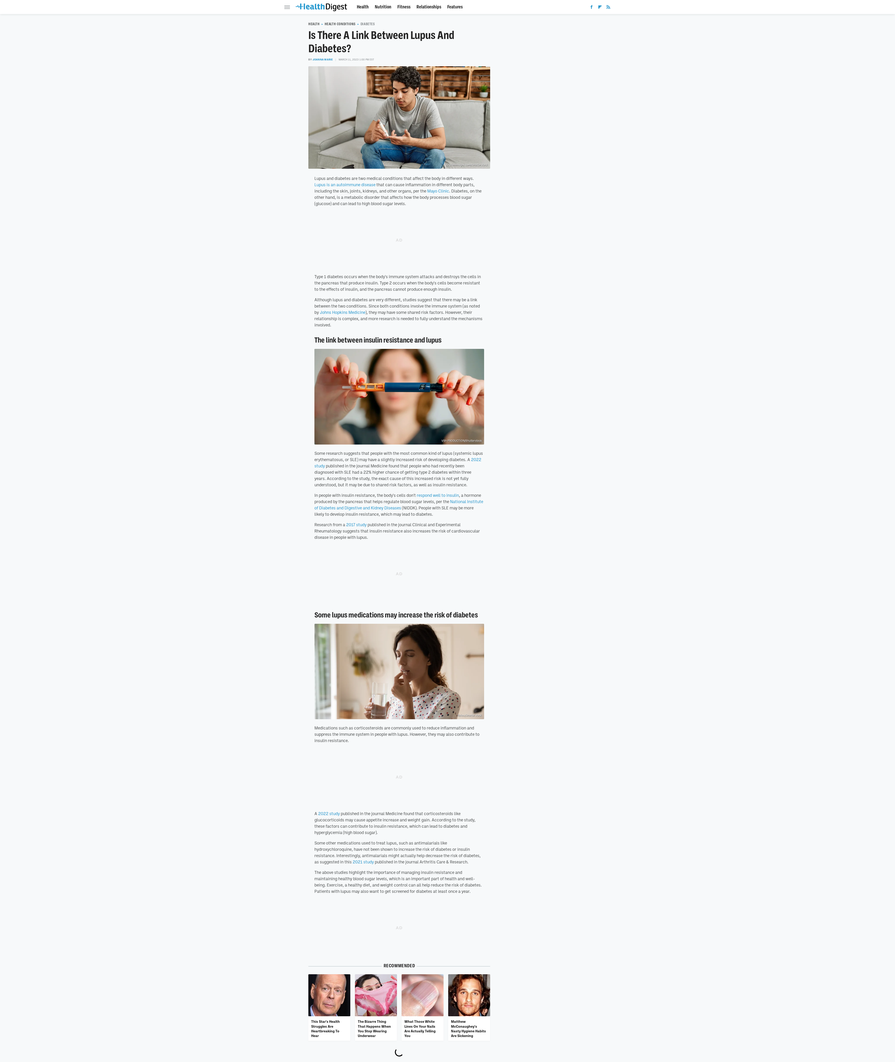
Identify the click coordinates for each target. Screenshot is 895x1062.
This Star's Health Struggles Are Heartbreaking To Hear (325, 1028)
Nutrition (383, 7)
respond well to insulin (438, 495)
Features (455, 7)
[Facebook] (591, 8)
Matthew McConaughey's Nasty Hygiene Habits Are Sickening (468, 1028)
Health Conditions (340, 24)
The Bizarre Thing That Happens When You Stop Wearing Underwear (374, 1028)
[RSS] (608, 8)
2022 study (329, 813)
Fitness (403, 7)
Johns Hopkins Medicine (342, 312)
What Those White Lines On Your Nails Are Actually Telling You (420, 1028)
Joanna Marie (323, 59)
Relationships (429, 7)
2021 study (363, 861)
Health (363, 7)
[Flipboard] (600, 8)
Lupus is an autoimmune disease (344, 184)
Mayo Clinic (438, 190)
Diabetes (368, 24)
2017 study (356, 524)
